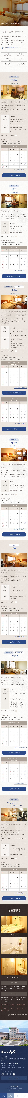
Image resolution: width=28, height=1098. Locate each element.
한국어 (10, 1090)
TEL (17, 1096)
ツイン (20, 59)
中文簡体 (20, 1088)
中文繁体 (13, 1088)
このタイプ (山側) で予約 (14, 429)
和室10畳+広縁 (20, 54)
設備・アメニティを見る (7, 135)
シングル (7, 64)
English (8, 1088)
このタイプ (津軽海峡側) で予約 (14, 392)
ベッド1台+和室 (21, 64)
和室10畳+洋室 (7, 54)
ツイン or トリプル (7, 59)
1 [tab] (24, 99)
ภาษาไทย (16, 1090)
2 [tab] (26, 99)
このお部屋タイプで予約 (14, 175)
